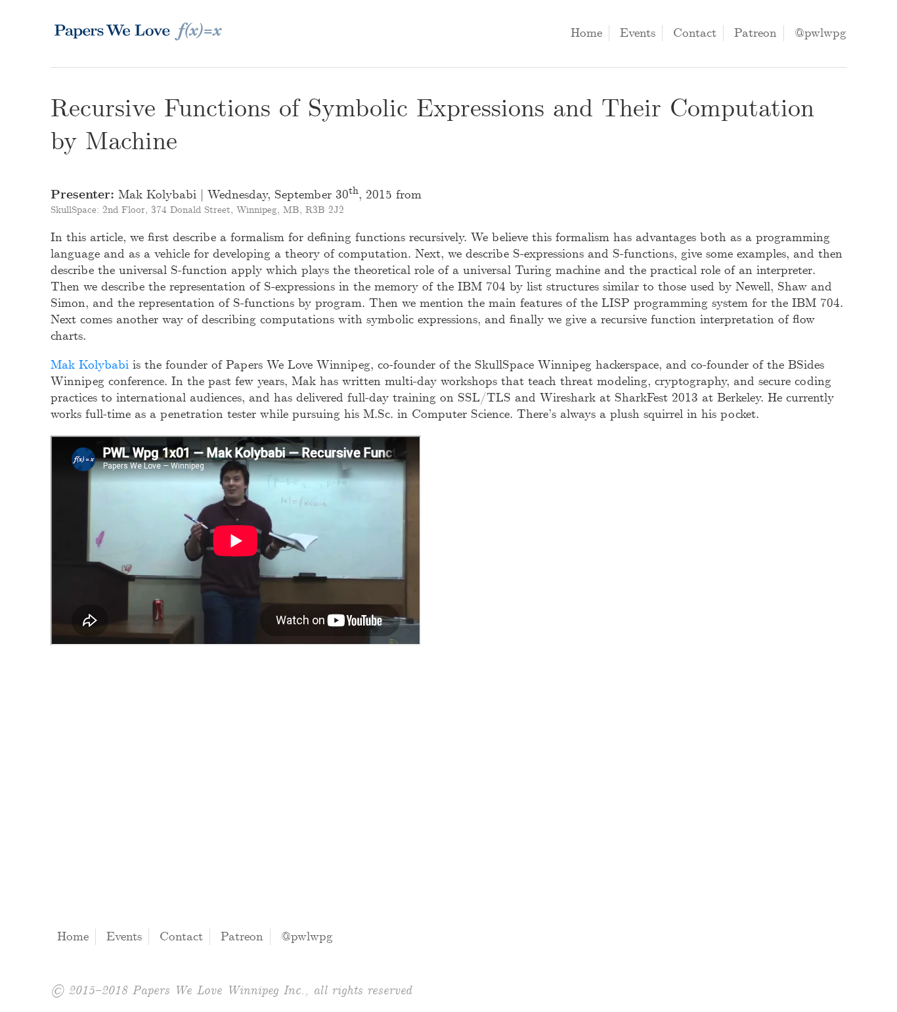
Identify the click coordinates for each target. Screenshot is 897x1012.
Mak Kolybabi (90, 365)
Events (637, 33)
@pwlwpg (820, 33)
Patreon (755, 33)
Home (586, 33)
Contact (694, 33)
